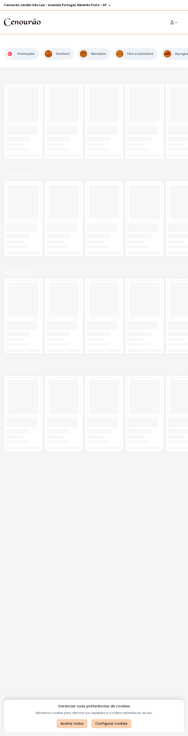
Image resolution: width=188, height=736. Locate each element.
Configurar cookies (111, 723)
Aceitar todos (71, 723)
